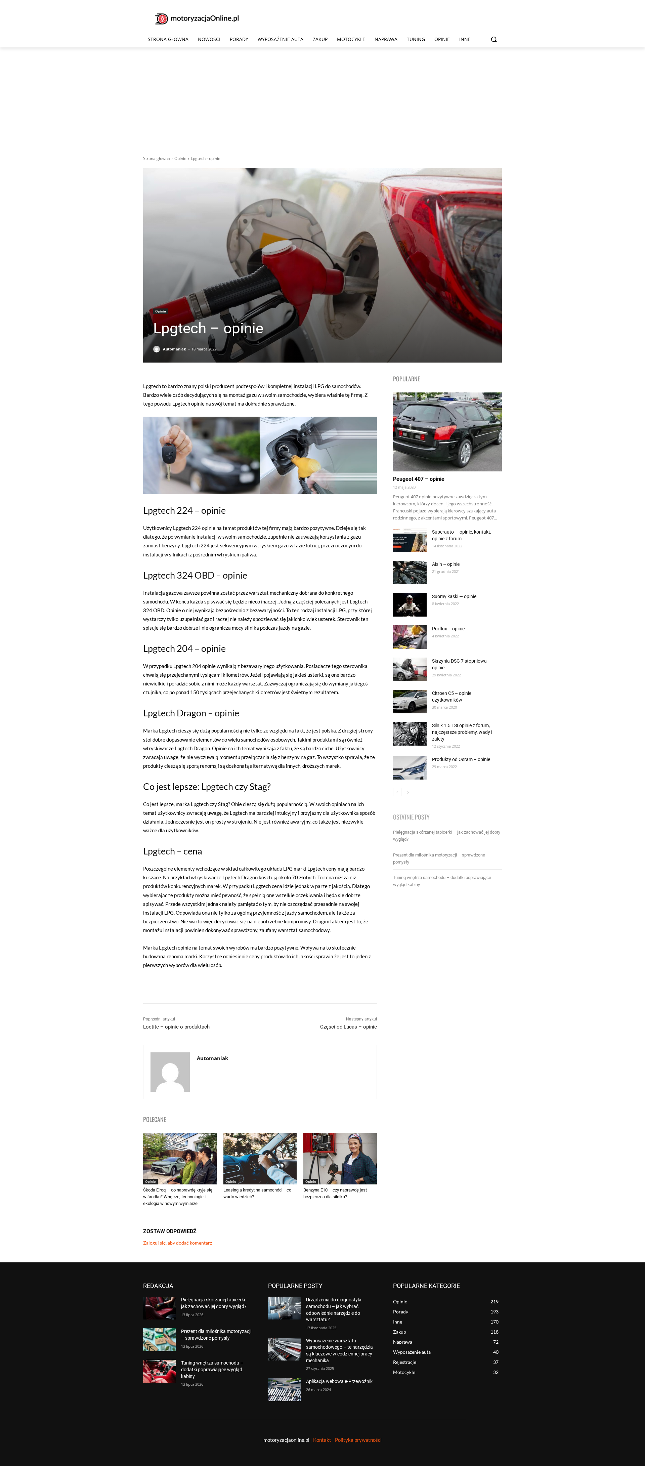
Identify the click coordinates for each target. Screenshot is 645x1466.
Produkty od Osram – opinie (461, 759)
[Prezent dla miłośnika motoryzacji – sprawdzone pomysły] (159, 1339)
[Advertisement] (322, 98)
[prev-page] (397, 792)
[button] (494, 39)
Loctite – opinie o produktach (176, 1027)
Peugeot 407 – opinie (418, 479)
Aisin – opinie (446, 564)
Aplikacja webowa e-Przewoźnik (339, 1381)
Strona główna (156, 158)
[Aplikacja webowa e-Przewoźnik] (284, 1389)
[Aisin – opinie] (410, 572)
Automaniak (174, 348)
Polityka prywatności (358, 1440)
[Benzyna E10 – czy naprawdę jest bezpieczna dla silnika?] (340, 1158)
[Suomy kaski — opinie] (410, 605)
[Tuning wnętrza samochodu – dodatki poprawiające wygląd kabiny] (159, 1371)
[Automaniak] (157, 349)
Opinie (180, 158)
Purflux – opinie (448, 628)
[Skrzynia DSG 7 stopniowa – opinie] (410, 669)
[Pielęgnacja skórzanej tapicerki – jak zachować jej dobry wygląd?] (159, 1308)
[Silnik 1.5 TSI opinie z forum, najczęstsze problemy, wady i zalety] (410, 734)
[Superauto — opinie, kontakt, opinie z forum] (410, 540)
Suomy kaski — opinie (454, 596)
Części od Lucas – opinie (348, 1027)
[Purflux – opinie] (410, 637)
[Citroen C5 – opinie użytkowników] (410, 701)
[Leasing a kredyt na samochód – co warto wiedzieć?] (260, 1158)
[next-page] (408, 792)
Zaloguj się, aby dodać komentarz (177, 1243)
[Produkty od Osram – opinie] (410, 768)
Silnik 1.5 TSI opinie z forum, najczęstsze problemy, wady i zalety (462, 732)
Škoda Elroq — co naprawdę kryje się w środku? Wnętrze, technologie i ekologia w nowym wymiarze (177, 1196)
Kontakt (322, 1440)
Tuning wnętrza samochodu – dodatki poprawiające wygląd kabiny (212, 1369)
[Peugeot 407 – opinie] (447, 431)
